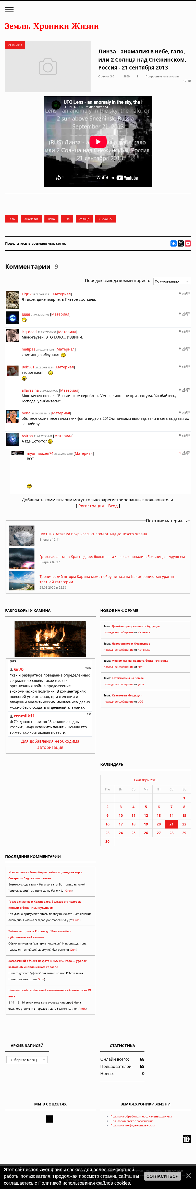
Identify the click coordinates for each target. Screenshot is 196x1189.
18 (133, 824)
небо (51, 219)
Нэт (140, 667)
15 (184, 815)
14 (171, 815)
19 (146, 824)
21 (171, 824)
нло (67, 219)
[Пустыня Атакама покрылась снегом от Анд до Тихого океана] (21, 544)
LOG (140, 701)
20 (159, 824)
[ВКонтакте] (173, 243)
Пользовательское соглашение (132, 1121)
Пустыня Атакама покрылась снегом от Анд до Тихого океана (93, 533)
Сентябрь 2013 (145, 780)
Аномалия (31, 219)
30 (107, 841)
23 (107, 832)
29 (184, 832)
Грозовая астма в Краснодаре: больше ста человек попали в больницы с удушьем (112, 556)
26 (146, 832)
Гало (12, 219)
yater (141, 684)
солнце (84, 219)
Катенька (144, 632)
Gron (68, 890)
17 (121, 824)
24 (121, 832)
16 (107, 824)
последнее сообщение (118, 632)
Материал (62, 294)
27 (159, 832)
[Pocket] (188, 243)
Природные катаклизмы (162, 76)
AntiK (82, 1008)
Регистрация (91, 506)
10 (121, 815)
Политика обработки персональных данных (141, 1116)
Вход (113, 506)
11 (133, 815)
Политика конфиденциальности (133, 1125)
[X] (181, 243)
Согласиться (162, 1176)
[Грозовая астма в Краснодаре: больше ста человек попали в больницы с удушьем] (21, 567)
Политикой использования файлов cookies (84, 1183)
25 (133, 832)
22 (184, 824)
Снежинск (105, 219)
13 (159, 815)
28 (171, 832)
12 (146, 815)
